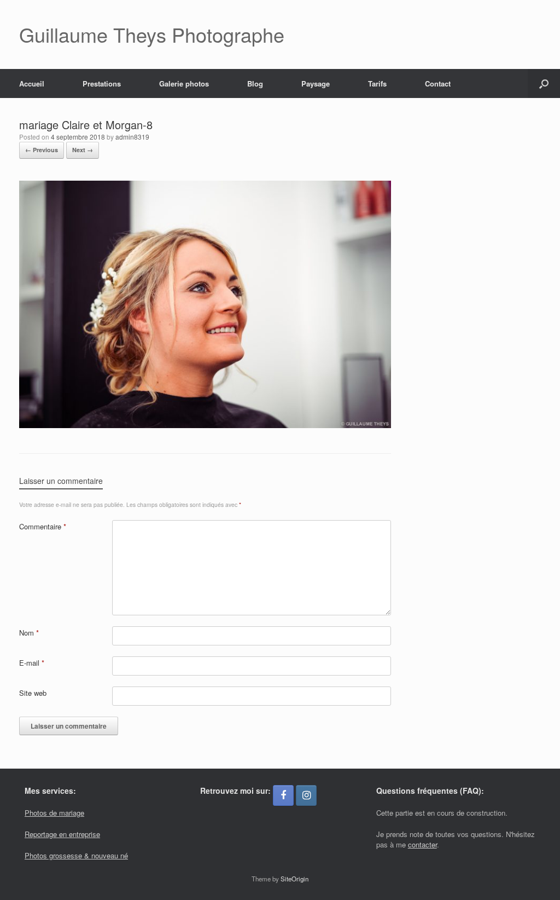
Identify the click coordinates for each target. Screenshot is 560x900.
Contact (438, 83)
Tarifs (377, 83)
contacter (422, 844)
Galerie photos (184, 83)
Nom (29, 632)
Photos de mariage (54, 812)
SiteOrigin (294, 878)
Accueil (31, 83)
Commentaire (42, 526)
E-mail (31, 662)
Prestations (102, 83)
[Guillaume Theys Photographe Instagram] (306, 795)
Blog (255, 83)
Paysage (315, 83)
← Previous (41, 150)
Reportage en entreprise (62, 834)
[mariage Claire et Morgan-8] (205, 425)
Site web (32, 693)
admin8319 (132, 136)
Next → (82, 150)
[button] (544, 83)
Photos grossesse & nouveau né (76, 855)
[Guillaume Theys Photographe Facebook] (283, 795)
